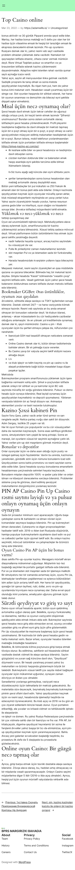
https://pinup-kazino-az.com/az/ (20, 146)
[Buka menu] (4, 5)
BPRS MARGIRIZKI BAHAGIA (22, 831)
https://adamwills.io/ (35, 27)
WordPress (24, 862)
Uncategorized (59, 27)
